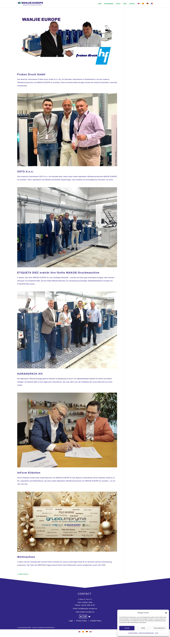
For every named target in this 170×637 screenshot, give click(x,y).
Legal (156, 633)
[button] (166, 613)
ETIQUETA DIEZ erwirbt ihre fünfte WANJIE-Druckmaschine (58, 272)
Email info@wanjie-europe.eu (85, 608)
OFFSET (118, 3)
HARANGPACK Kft (30, 373)
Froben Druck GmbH (31, 74)
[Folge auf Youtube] (89, 616)
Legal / (72, 621)
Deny (143, 628)
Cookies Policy (95, 621)
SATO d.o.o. (25, 171)
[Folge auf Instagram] (85, 616)
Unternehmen (108, 3)
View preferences (159, 628)
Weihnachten (26, 556)
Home (99, 3)
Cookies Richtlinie (133, 633)
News (125, 3)
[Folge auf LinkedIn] (81, 616)
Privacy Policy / (82, 621)
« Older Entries (22, 574)
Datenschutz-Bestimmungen (146, 633)
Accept (127, 628)
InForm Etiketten (28, 472)
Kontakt (132, 3)
